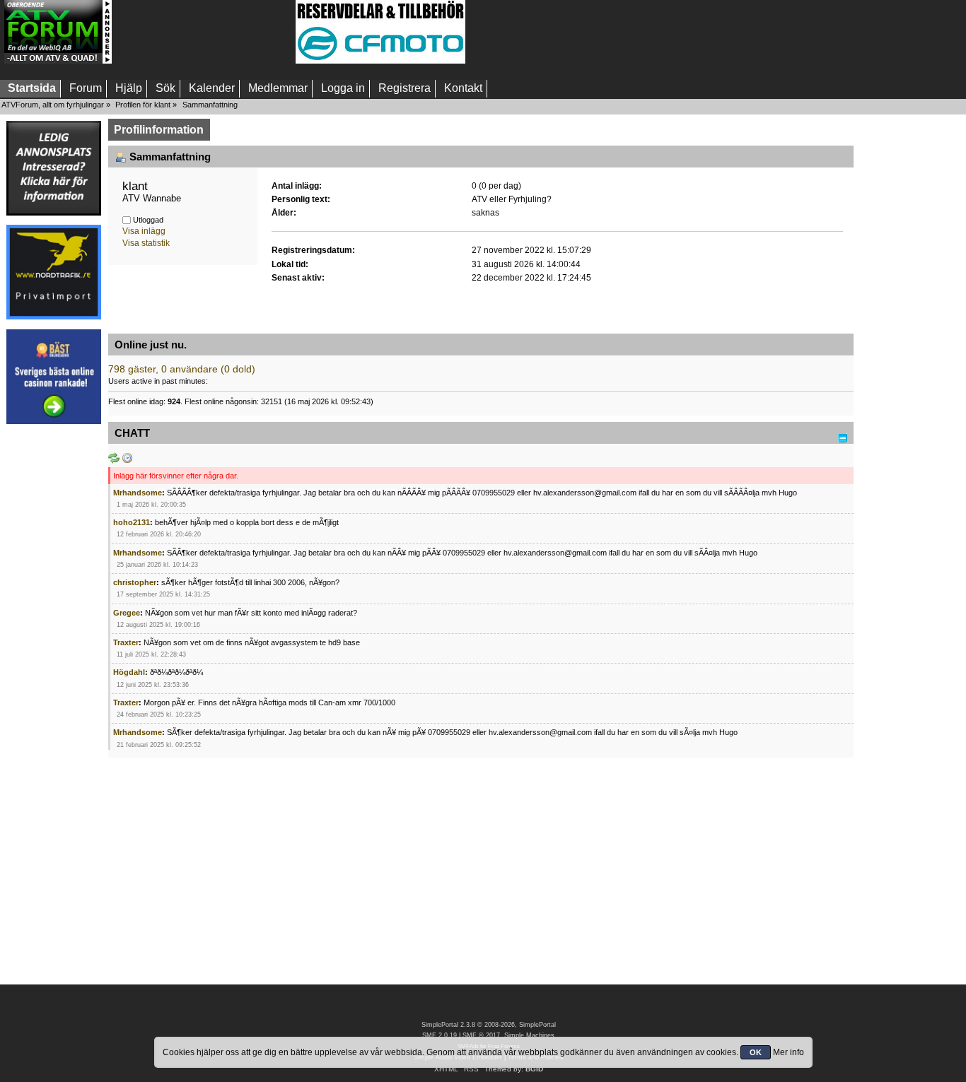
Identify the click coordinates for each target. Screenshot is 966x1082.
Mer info (788, 1052)
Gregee (126, 612)
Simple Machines (529, 1035)
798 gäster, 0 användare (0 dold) (181, 369)
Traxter (126, 642)
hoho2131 (131, 522)
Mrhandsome (137, 492)
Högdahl (129, 672)
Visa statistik (146, 243)
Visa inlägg (143, 231)
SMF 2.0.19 (439, 1035)
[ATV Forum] (58, 61)
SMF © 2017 (481, 1035)
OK (756, 1052)
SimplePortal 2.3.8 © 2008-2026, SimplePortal (488, 1024)
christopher (134, 582)
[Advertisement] (203, 32)
